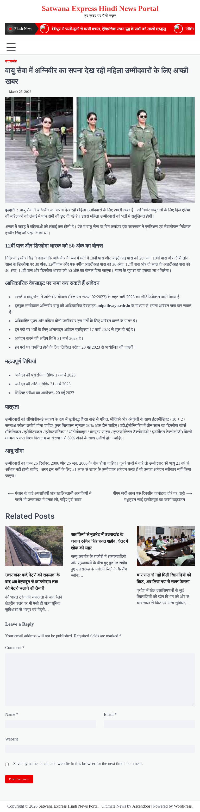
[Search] (189, 47)
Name (11, 714)
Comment (14, 647)
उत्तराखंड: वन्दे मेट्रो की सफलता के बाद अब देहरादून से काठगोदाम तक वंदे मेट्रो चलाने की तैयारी (32, 581)
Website (11, 739)
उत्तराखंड (11, 61)
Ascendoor (141, 806)
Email (110, 714)
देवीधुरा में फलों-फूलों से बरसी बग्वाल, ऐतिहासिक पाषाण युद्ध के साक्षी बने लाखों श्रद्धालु (109, 29)
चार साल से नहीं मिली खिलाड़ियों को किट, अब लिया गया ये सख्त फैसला (164, 578)
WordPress (183, 806)
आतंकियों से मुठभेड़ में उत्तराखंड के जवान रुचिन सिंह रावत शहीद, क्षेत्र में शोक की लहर (99, 540)
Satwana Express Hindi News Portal (100, 8)
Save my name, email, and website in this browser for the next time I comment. (78, 763)
